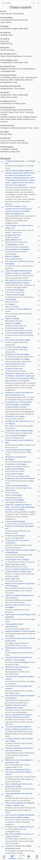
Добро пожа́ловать (12, 564)
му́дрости (15, 182)
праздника (9, 617)
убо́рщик (26, 404)
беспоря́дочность (10, 60)
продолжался (10, 786)
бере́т (10, 421)
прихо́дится (29, 526)
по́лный (20, 354)
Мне (7, 605)
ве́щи (18, 376)
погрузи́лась (15, 364)
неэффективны (18, 213)
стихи (15, 827)
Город (7, 793)
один (14, 536)
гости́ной (10, 333)
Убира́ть (8, 526)
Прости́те (8, 500)
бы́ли (12, 373)
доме (9, 614)
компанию (28, 748)
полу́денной (14, 395)
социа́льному (10, 211)
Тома (24, 402)
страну (24, 784)
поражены (17, 705)
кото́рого (16, 273)
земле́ (10, 368)
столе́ (20, 402)
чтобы (31, 373)
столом (26, 717)
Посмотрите (10, 464)
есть (17, 540)
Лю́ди (7, 373)
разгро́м (28, 440)
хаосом (24, 705)
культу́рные (25, 211)
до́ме (9, 579)
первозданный (28, 595)
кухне (28, 834)
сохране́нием (17, 173)
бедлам (28, 614)
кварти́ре (10, 430)
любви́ (27, 505)
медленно (29, 760)
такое (11, 834)
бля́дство (7, 138)
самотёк (6, 39)
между (21, 170)
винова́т (11, 309)
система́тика (10, 543)
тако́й (7, 404)
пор (20, 280)
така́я (10, 175)
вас (8, 474)
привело (17, 631)
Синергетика (10, 846)
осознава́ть (16, 206)
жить (26, 261)
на (31, 309)
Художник (9, 595)
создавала (15, 729)
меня (9, 295)
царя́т (14, 559)
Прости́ (8, 495)
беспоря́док (8, 17)
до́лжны (11, 457)
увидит (32, 583)
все (20, 380)
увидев (21, 676)
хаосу (25, 631)
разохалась (13, 676)
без (33, 803)
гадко (15, 605)
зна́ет (13, 550)
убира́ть (16, 407)
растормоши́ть (9, 107)
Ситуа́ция (9, 161)
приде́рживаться (16, 283)
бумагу (27, 769)
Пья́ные (8, 440)
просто (25, 225)
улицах (32, 631)
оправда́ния (25, 249)
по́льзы (17, 507)
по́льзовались (23, 378)
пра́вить (8, 228)
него (8, 290)
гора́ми (8, 178)
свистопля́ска (8, 125)
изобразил (17, 595)
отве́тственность (25, 421)
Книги (7, 803)
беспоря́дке (9, 264)
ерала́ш (6, 92)
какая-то (26, 540)
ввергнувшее (18, 748)
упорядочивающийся (26, 815)
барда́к (6, 26)
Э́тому (7, 249)
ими (16, 378)
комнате (8, 679)
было (11, 605)
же (13, 175)
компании (31, 638)
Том (6, 550)
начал (9, 206)
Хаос (7, 815)
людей (25, 727)
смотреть (21, 605)
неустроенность (11, 626)
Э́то (6, 435)
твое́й (9, 328)
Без (6, 392)
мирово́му (23, 271)
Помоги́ (8, 359)
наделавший (16, 715)
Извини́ (8, 256)
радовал (19, 817)
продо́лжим (24, 569)
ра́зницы (19, 550)
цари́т (16, 333)
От (6, 536)
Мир (31, 378)
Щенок (8, 715)
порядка (8, 805)
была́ (33, 173)
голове (12, 686)
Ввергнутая (9, 760)
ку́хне (7, 311)
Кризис (8, 784)
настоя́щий (31, 161)
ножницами (10, 772)
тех (17, 280)
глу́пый (8, 185)
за (12, 256)
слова (17, 392)
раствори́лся (27, 392)
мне (20, 225)
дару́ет (16, 271)
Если (7, 170)
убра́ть (21, 340)
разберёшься (13, 244)
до (15, 280)
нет (18, 249)
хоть (20, 540)
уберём (13, 240)
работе (21, 648)
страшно (8, 836)
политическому (11, 669)
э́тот (12, 318)
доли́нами (26, 178)
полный (18, 686)
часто (18, 667)
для (25, 206)
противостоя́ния (11, 209)
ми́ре (9, 225)
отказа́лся (9, 407)
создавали (16, 805)
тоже (16, 185)
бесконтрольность (18, 638)
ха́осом (8, 173)
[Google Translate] (34, 3)
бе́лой (18, 180)
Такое (7, 657)
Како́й (7, 299)
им (13, 228)
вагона (8, 729)
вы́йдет (15, 571)
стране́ (9, 559)
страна (22, 760)
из (30, 727)
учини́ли (21, 440)
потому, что (14, 380)
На (6, 368)
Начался (8, 490)
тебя (8, 469)
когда (27, 583)
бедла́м (6, 47)
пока (24, 280)
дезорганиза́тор (9, 75)
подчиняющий (27, 738)
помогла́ (12, 340)
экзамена (8, 688)
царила (14, 624)
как (16, 175)
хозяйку (26, 817)
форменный (24, 333)
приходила (9, 762)
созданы (18, 373)
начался (16, 368)
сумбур (24, 686)
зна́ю (11, 261)
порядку (12, 741)
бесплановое (15, 657)
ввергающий (16, 784)
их (6, 376)
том (32, 569)
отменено (18, 750)
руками (21, 583)
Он (6, 347)
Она (6, 340)
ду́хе (9, 571)
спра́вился (22, 185)
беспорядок (13, 586)
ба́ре (7, 442)
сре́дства (8, 213)
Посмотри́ (9, 416)
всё (17, 240)
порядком (28, 170)
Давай (7, 240)
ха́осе (7, 380)
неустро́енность (10, 54)
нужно (30, 225)
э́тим (21, 244)
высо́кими (27, 175)
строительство (26, 657)
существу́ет (26, 273)
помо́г (10, 347)
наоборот (26, 380)
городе (22, 660)
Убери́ (7, 318)
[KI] (38, 3)
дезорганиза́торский (11, 86)
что (22, 206)
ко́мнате (15, 290)
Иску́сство (9, 271)
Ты (6, 244)
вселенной (13, 598)
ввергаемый (15, 793)
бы (10, 170)
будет (11, 280)
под (21, 717)
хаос (7, 598)
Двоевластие (10, 667)
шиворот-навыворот (27, 695)
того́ (26, 373)
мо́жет (21, 261)
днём (13, 817)
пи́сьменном (13, 402)
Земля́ (7, 364)
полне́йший (22, 571)
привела (27, 648)
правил (26, 283)
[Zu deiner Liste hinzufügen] (39, 162)
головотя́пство (9, 66)
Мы (6, 457)
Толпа (7, 727)
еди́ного (11, 392)
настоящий (20, 614)
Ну (6, 304)
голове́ (16, 485)
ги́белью (27, 173)
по (24, 803)
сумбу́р (6, 131)
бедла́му (13, 249)
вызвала (8, 641)
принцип (16, 738)
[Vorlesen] (1, 11)
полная (20, 624)
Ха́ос (7, 280)
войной (29, 793)
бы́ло (26, 182)
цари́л (29, 402)
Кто (6, 309)
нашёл (10, 738)
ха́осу (18, 211)
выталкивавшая (17, 727)
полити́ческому (24, 209)
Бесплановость (11, 648)
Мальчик (8, 769)
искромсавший (19, 769)
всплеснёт (14, 583)
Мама (7, 583)
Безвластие (9, 631)
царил (13, 614)
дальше (16, 569)
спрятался (16, 717)
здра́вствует (12, 235)
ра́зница (15, 170)
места (31, 182)
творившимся (10, 707)
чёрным (32, 180)
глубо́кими (17, 178)
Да (6, 235)
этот (6, 586)
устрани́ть (19, 457)
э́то (20, 240)
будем (7, 283)
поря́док (8, 273)
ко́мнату (23, 407)
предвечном (24, 827)
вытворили (18, 834)
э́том (32, 261)
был (15, 354)
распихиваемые (17, 803)
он (18, 261)
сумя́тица (7, 32)
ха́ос (4, 11)
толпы (22, 395)
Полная (8, 638)
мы (28, 280)
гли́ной (24, 180)
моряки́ (15, 440)
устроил (18, 772)
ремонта (13, 698)
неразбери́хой (12, 552)
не (23, 182)
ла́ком (7, 182)
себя (17, 421)
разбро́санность (10, 101)
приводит (24, 667)
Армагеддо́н (8, 147)
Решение (8, 748)
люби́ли (11, 376)
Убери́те (8, 323)
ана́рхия (25, 559)
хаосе (31, 827)
